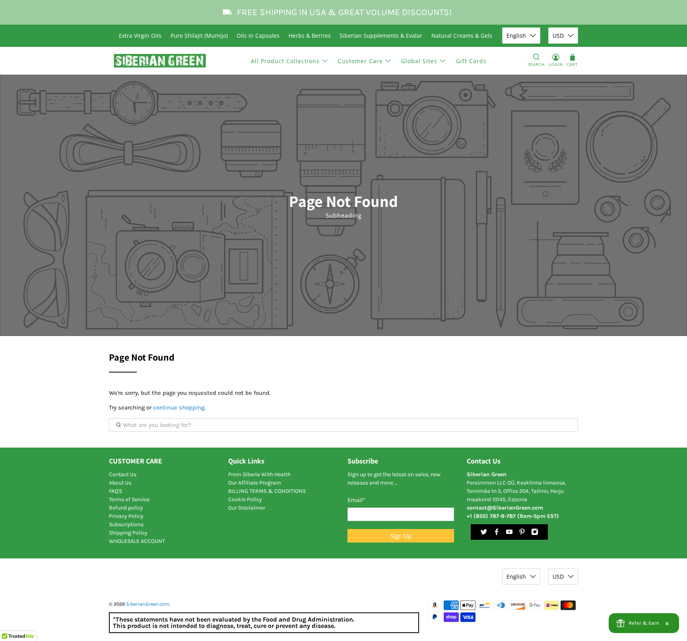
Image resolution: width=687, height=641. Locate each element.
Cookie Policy (245, 499)
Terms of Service (129, 499)
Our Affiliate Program (254, 482)
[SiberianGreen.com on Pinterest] (522, 533)
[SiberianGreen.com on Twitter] (483, 533)
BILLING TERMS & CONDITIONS (267, 491)
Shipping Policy (128, 532)
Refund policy (126, 507)
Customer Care (360, 61)
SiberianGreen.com (147, 604)
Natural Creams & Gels (461, 35)
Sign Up (400, 536)
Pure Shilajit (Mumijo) (199, 35)
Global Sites (419, 61)
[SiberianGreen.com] (160, 61)
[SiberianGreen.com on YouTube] (509, 533)
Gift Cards (471, 61)
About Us (120, 482)
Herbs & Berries (310, 35)
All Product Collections (285, 61)
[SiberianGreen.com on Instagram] (534, 533)
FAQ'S (115, 491)
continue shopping (178, 407)
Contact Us (122, 474)
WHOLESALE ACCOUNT (137, 541)
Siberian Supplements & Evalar (381, 35)
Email (356, 500)
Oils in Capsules (258, 35)
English (516, 35)
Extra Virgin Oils (140, 35)
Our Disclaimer (246, 507)
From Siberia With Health (259, 474)
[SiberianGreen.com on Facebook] (496, 533)
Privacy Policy (126, 516)
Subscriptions (126, 524)
